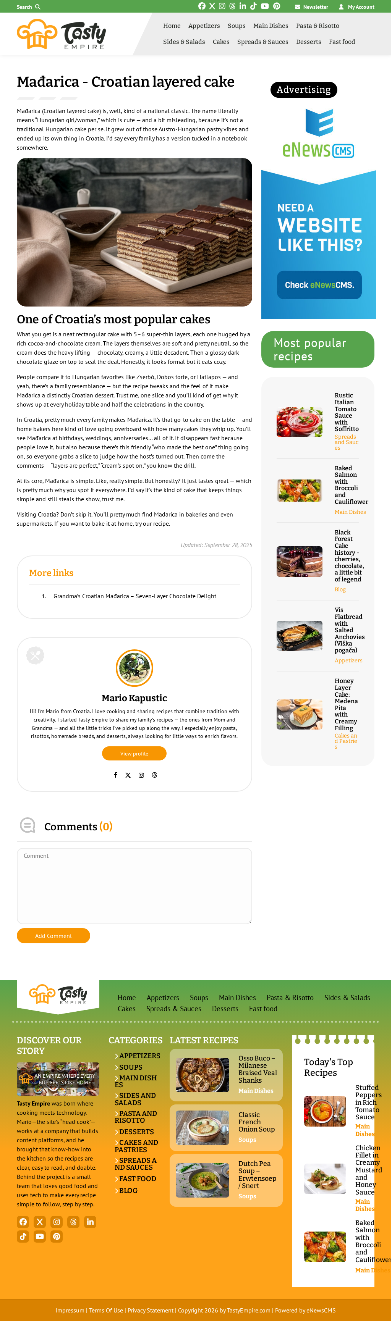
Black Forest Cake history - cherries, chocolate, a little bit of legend (349, 556)
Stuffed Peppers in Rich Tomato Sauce (368, 1102)
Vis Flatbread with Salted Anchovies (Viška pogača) (350, 630)
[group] (134, 232)
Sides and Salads (135, 1099)
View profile (134, 753)
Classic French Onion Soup (256, 1122)
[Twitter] (128, 775)
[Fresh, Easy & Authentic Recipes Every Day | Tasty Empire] (61, 34)
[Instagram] (141, 775)
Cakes (221, 41)
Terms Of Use (106, 1310)
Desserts (308, 41)
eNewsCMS (321, 1310)
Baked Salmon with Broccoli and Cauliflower (351, 485)
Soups (237, 25)
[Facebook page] (115, 775)
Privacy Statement (150, 1310)
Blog (340, 589)
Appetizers (204, 25)
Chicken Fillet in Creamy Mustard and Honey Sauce (368, 1170)
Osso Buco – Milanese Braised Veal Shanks (257, 1069)
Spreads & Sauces (262, 41)
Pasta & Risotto (317, 25)
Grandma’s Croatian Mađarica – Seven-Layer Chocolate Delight (134, 596)
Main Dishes (270, 25)
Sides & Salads (184, 41)
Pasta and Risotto (136, 1117)
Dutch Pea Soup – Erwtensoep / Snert (257, 1175)
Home (172, 25)
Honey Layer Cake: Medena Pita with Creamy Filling (346, 704)
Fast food (342, 41)
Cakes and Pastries (346, 741)
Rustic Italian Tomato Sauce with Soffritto (347, 412)
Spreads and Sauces (346, 442)
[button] (30, 7)
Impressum (69, 1310)
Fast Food (137, 1178)
